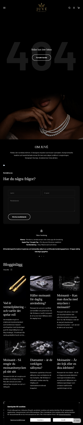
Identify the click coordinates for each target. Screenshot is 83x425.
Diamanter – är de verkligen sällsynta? (41, 363)
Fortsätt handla (41, 57)
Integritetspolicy (65, 414)
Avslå (63, 420)
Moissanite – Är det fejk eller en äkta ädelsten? (67, 363)
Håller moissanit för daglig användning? (40, 299)
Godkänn (40, 420)
